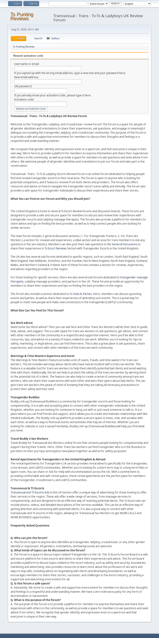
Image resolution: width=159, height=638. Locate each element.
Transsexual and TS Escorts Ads (30, 492)
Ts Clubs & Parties (81, 294)
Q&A (78, 240)
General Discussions (124, 244)
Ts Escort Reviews (55, 248)
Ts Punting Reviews (21, 16)
